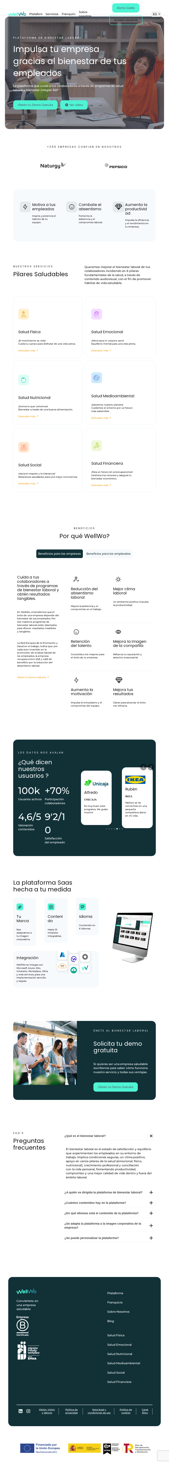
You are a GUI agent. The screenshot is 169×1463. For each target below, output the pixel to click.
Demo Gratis (126, 8)
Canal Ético (145, 1411)
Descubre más (26, 350)
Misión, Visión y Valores (47, 1411)
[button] (106, 828)
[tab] (59, 553)
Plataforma (37, 14)
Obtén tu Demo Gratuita (35, 105)
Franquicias (70, 14)
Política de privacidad (71, 1411)
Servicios (52, 14)
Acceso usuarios (126, 20)
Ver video (76, 105)
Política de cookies (126, 1411)
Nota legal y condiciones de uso (99, 1411)
